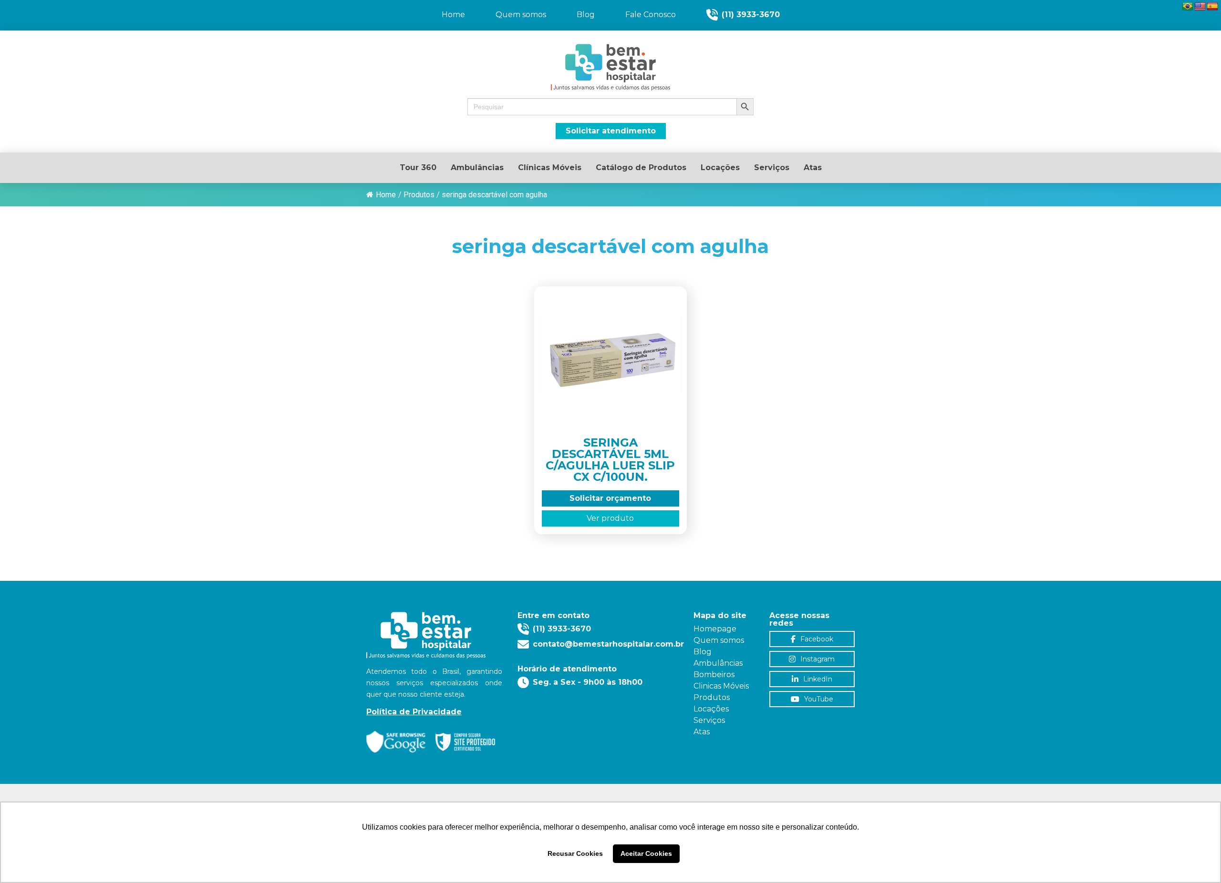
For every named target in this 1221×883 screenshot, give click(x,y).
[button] (610, 106)
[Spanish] (1212, 6)
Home (386, 194)
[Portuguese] (1187, 6)
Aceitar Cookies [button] (646, 853)
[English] (1200, 6)
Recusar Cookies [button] (575, 853)
